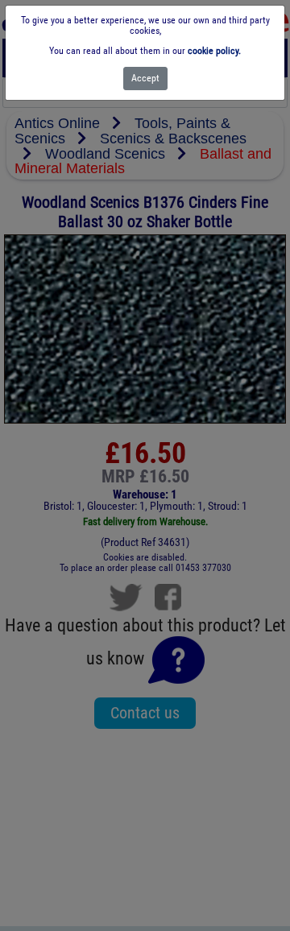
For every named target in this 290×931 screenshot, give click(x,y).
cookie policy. (214, 50)
